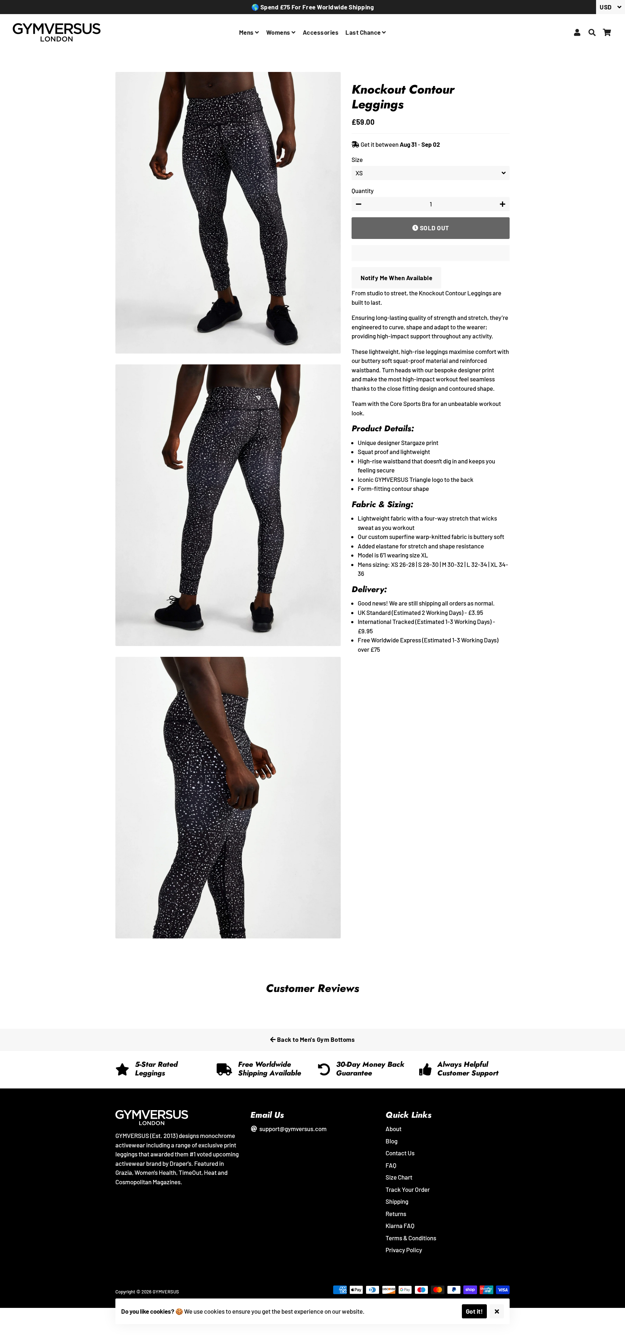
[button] (431, 253)
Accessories (321, 32)
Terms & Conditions (411, 1237)
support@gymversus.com (292, 1128)
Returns (396, 1213)
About (393, 1128)
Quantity (363, 190)
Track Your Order (408, 1189)
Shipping (397, 1201)
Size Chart (399, 1177)
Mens (247, 32)
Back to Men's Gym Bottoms (315, 1039)
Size (357, 159)
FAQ (391, 1165)
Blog (391, 1140)
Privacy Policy (404, 1249)
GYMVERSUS (166, 1292)
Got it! (474, 1311)
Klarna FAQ (400, 1225)
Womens (279, 32)
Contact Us (400, 1152)
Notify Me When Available (396, 277)
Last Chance (363, 32)
